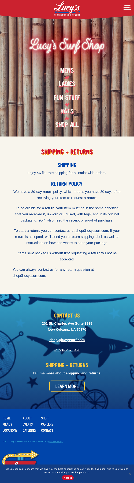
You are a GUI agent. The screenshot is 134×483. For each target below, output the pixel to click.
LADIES (67, 84)
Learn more (67, 386)
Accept (68, 477)
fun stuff (67, 98)
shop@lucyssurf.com (92, 231)
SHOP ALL (67, 125)
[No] (129, 473)
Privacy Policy (55, 441)
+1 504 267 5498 (67, 350)
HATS (67, 111)
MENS (67, 71)
